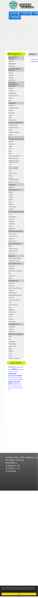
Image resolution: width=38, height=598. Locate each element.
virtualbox (15, 377)
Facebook (12, 266)
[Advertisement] (16, 422)
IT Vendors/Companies (16, 138)
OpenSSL (12, 187)
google (19, 376)
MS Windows (13, 217)
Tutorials (26, 13)
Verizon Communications (14, 178)
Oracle (11, 98)
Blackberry (12, 80)
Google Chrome (13, 127)
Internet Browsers (16, 122)
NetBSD (11, 221)
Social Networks (15, 263)
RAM (10, 117)
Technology (13, 280)
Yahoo (10, 176)
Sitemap (11, 471)
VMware (11, 329)
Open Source (13, 173)
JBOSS (11, 61)
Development (13, 293)
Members (16, 17)
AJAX (10, 356)
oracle (9, 385)
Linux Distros (14, 190)
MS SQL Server (13, 95)
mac (9, 389)
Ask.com (11, 253)
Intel (10, 164)
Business (11, 283)
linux (14, 369)
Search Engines (15, 243)
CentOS (11, 209)
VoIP (10, 302)
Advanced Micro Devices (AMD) (14, 167)
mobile (10, 369)
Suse (10, 202)
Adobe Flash (12, 346)
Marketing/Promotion (15, 295)
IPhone (11, 73)
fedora (21, 367)
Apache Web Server (15, 258)
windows (20, 377)
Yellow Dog (12, 206)
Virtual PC (12, 331)
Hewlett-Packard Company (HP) (14, 161)
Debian (11, 199)
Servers (12, 256)
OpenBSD (12, 228)
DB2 (10, 100)
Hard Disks (12, 105)
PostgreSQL (12, 93)
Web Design (12, 344)
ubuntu (18, 387)
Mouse (11, 115)
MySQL (11, 88)
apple (10, 384)
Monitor (11, 110)
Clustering (12, 321)
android (10, 377)
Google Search (13, 248)
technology (15, 385)
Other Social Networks (16, 271)
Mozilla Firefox (13, 125)
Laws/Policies (13, 305)
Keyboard (12, 113)
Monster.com (13, 241)
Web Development (16, 334)
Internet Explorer (14, 132)
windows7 (15, 371)
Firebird (11, 91)
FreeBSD (11, 224)
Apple (10, 146)
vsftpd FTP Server (14, 261)
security (16, 379)
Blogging (11, 309)
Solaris (11, 226)
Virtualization (14, 324)
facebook (10, 379)
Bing (10, 246)
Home (14, 13)
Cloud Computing (14, 300)
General (11, 77)
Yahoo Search (13, 251)
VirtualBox (12, 327)
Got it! (19, 594)
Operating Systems (16, 212)
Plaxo (10, 278)
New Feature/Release (15, 288)
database (14, 383)
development (12, 375)
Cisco (10, 171)
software (10, 387)
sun (21, 383)
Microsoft (11, 144)
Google (11, 141)
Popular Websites (16, 231)
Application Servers (13, 58)
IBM (10, 151)
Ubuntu (11, 195)
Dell (10, 153)
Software (11, 290)
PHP (10, 336)
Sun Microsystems (14, 156)
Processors (12, 120)
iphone (21, 379)
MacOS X (12, 219)
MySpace (11, 268)
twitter (19, 369)
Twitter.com (12, 234)
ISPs (10, 317)
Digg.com (12, 238)
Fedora (11, 192)
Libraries (12, 184)
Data (10, 307)
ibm (19, 383)
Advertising (12, 312)
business (12, 373)
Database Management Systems (14, 84)
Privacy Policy (15, 460)
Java (10, 353)
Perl (10, 339)
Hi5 (10, 273)
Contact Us (13, 468)
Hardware (12, 103)
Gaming (11, 314)
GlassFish (12, 66)
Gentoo (11, 197)
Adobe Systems (14, 158)
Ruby (10, 349)
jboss (14, 387)
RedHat (11, 204)
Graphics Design (14, 358)
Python (11, 351)
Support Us (13, 465)
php (21, 387)
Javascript (12, 341)
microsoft (11, 367)
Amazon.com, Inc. (14, 182)
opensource (14, 381)
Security (11, 285)
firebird (17, 367)
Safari (10, 130)
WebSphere (12, 63)
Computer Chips (14, 108)
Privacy (11, 319)
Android (11, 75)
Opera (10, 135)
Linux (10, 214)
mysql (19, 385)
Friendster (12, 276)
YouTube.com (13, 236)
